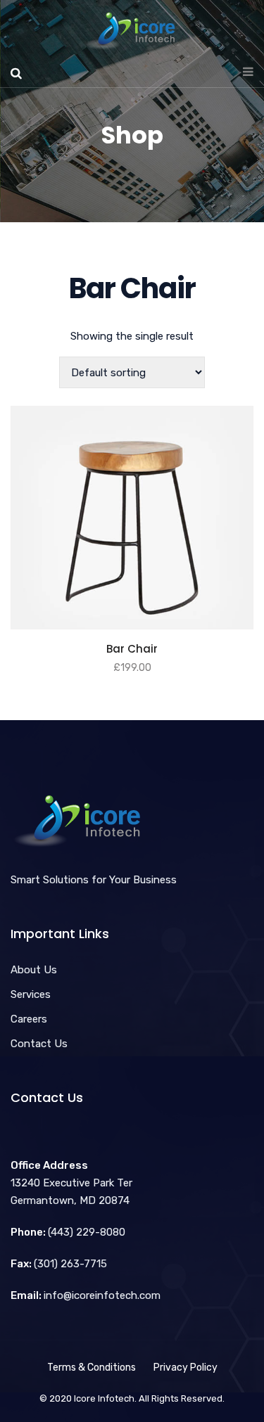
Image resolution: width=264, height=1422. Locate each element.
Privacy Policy (185, 1367)
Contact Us (39, 1043)
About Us (34, 969)
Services (31, 994)
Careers (29, 1019)
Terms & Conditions (91, 1367)
